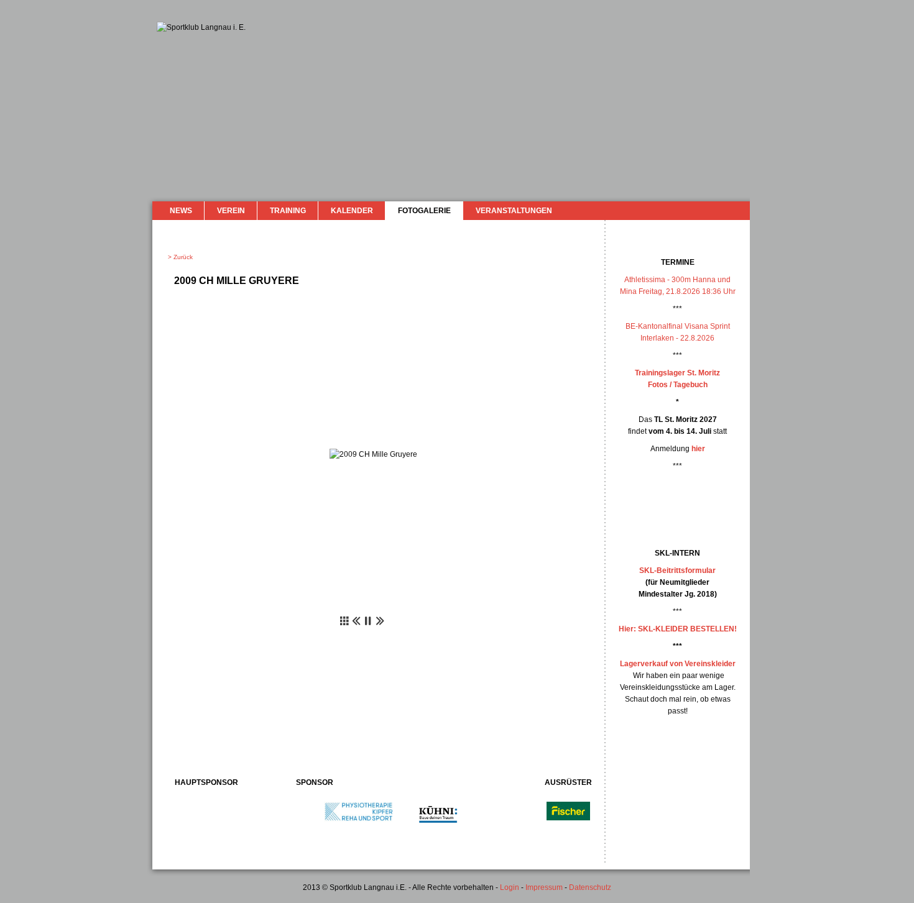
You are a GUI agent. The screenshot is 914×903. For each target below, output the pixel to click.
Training (288, 210)
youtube (719, 209)
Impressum (544, 887)
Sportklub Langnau (181, 67)
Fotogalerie (424, 210)
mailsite (735, 210)
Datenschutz (590, 887)
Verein (231, 210)
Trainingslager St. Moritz (677, 373)
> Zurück (180, 257)
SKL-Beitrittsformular (677, 570)
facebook (707, 209)
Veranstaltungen (514, 210)
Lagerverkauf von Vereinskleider (678, 663)
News (181, 210)
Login (509, 887)
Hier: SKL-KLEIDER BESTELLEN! (678, 629)
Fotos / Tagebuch (678, 384)
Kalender (352, 210)
